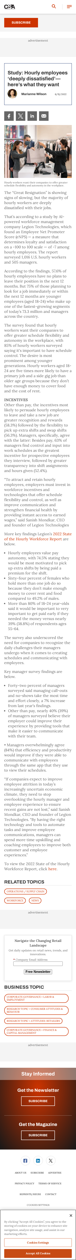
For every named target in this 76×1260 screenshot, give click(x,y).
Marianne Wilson (33, 94)
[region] (38, 1235)
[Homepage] (9, 7)
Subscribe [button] (38, 1101)
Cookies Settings (38, 1205)
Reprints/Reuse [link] (30, 1194)
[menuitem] (9, 116)
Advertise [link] (54, 1172)
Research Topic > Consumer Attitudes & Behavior (35, 1010)
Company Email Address (30, 959)
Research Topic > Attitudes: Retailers (33, 1020)
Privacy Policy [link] (24, 1183)
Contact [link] (50, 1194)
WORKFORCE (15, 900)
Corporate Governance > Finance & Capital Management (32, 1031)
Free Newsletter (38, 972)
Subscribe (21, 22)
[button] (69, 6)
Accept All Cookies (38, 1253)
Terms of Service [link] (49, 1183)
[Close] (71, 1215)
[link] (9, 116)
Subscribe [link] (37, 1172)
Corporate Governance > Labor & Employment (30, 998)
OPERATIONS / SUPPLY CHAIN (25, 891)
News (35, 900)
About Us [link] (20, 1172)
